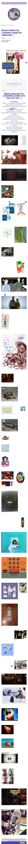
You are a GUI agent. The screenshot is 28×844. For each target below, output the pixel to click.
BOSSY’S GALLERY (12, 93)
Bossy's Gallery (5, 40)
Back (3, 25)
